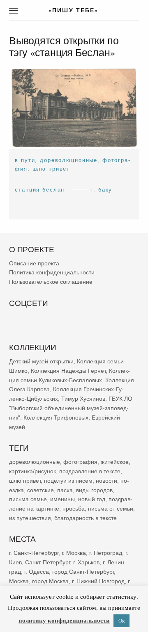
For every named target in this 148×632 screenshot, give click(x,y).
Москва (19, 580)
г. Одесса (36, 571)
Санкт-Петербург (47, 562)
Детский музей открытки (41, 361)
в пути (25, 160)
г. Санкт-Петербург (33, 553)
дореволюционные (68, 160)
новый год (91, 499)
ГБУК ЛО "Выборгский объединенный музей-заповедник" (70, 408)
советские (40, 489)
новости (106, 480)
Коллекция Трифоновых (55, 417)
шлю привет (51, 169)
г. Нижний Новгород (98, 580)
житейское (115, 462)
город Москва (50, 580)
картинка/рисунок (32, 471)
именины (62, 499)
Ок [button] (121, 620)
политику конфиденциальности (64, 620)
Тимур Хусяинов (83, 398)
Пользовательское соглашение (50, 281)
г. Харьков (86, 562)
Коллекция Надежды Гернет (68, 370)
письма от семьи (110, 508)
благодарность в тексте (85, 517)
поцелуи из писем (68, 480)
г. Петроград (105, 553)
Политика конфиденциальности (52, 272)
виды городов (94, 489)
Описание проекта (34, 263)
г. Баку (101, 190)
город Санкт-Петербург (83, 571)
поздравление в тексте (89, 471)
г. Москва (74, 553)
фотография (80, 462)
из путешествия (30, 517)
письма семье (28, 499)
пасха (65, 489)
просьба (73, 508)
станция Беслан (40, 190)
